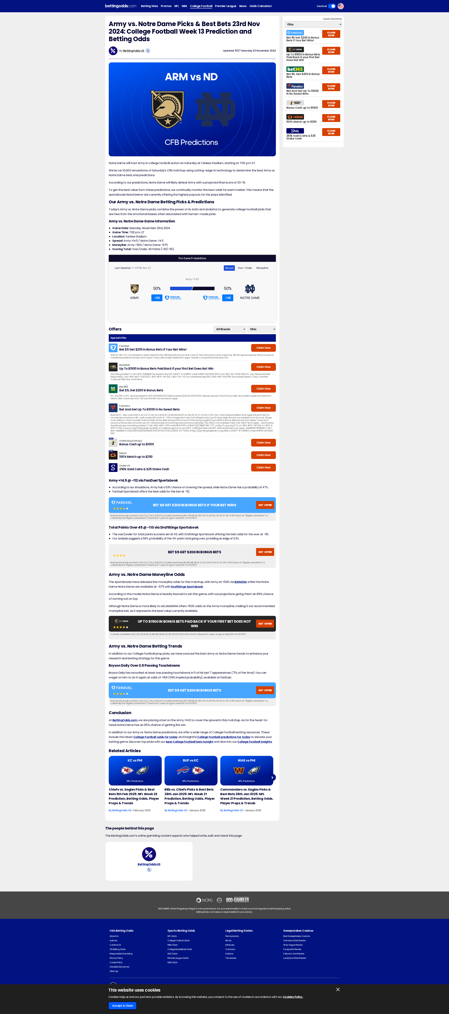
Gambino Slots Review (294, 940)
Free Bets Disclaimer (119, 966)
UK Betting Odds (118, 949)
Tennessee (230, 958)
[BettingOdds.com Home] (120, 6)
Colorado (230, 949)
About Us (114, 936)
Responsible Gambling (121, 953)
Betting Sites (149, 6)
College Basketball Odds (179, 949)
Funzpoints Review (292, 949)
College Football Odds (178, 940)
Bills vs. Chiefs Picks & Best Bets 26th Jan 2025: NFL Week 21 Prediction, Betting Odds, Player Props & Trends (190, 796)
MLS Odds (172, 953)
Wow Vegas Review (293, 944)
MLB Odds (172, 962)
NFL (176, 6)
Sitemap (114, 971)
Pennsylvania (232, 936)
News (243, 6)
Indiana (229, 953)
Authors (113, 940)
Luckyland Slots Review (294, 958)
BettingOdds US (133, 51)
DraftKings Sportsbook (187, 587)
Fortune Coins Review (293, 953)
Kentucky (229, 944)
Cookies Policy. (293, 997)
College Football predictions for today (223, 737)
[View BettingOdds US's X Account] (148, 51)
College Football (201, 6)
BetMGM (240, 582)
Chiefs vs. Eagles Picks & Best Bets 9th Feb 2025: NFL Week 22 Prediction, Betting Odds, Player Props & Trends (134, 796)
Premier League (225, 6)
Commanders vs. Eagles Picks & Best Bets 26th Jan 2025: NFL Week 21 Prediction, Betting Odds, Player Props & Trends (246, 796)
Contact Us (115, 944)
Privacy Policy (116, 958)
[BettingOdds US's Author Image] (149, 854)
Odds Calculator (260, 6)
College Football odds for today (155, 737)
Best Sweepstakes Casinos (296, 936)
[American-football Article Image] (135, 771)
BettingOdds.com (124, 720)
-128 (228, 298)
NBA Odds (172, 944)
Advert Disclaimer (332, 19)
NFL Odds (172, 936)
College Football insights (254, 742)
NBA (184, 6)
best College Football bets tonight (189, 742)
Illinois (228, 940)
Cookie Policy (116, 962)
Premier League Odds (178, 958)
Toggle (332, 6)
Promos (166, 6)
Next (272, 777)
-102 (157, 298)
